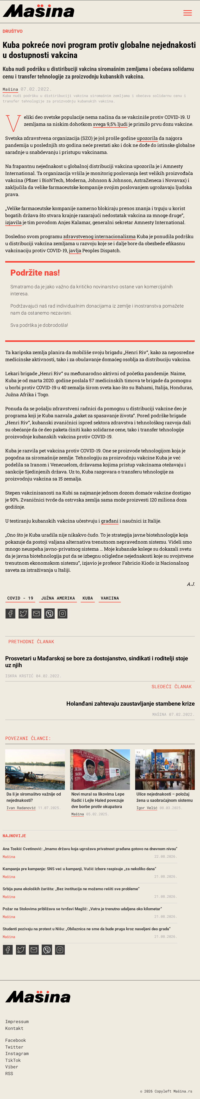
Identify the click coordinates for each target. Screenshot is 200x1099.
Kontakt (14, 1028)
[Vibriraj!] (49, 617)
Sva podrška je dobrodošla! (39, 325)
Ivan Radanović (21, 807)
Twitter (14, 1047)
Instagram (17, 1053)
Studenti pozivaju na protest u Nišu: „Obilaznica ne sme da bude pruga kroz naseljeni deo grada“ (87, 929)
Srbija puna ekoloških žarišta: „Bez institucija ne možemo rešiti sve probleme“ (71, 889)
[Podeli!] (62, 617)
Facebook (15, 1040)
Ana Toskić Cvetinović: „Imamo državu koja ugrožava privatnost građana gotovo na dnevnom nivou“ (90, 849)
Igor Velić (146, 807)
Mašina (10, 89)
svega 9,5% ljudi (110, 124)
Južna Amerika (58, 598)
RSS (9, 1073)
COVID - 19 (20, 598)
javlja (75, 250)
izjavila (13, 222)
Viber (11, 1067)
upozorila (147, 138)
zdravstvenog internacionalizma (99, 236)
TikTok (13, 1060)
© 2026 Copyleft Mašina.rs (166, 1091)
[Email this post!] (36, 617)
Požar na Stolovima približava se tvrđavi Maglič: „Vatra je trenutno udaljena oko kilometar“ (82, 909)
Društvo (13, 31)
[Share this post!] (10, 617)
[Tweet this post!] (23, 617)
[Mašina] (38, 11)
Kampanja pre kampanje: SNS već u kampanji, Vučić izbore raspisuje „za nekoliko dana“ (79, 869)
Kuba (88, 598)
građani (109, 521)
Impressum (17, 1021)
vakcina (110, 598)
